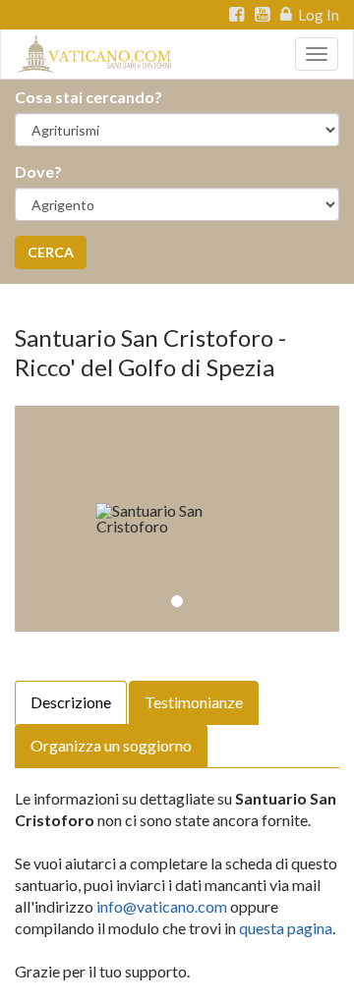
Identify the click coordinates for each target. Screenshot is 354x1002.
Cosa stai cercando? (88, 96)
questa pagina (285, 927)
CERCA (51, 252)
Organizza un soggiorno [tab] (111, 745)
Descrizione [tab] (70, 702)
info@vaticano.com (161, 906)
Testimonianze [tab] (194, 702)
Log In (317, 15)
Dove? (38, 171)
